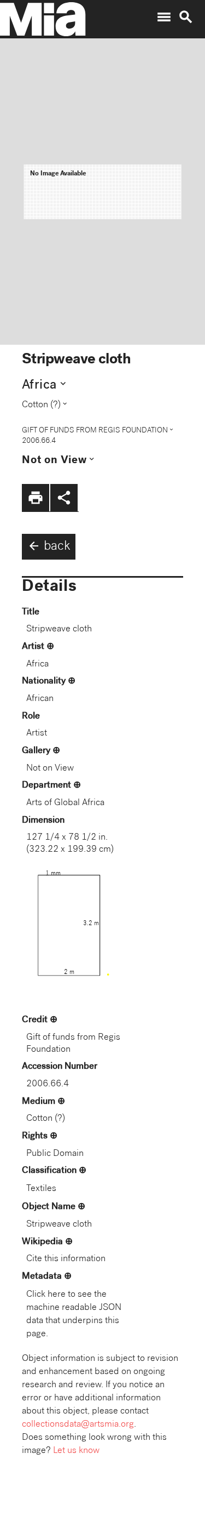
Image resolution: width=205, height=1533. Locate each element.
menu (164, 17)
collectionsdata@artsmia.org (78, 1424)
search (186, 17)
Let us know (76, 1451)
